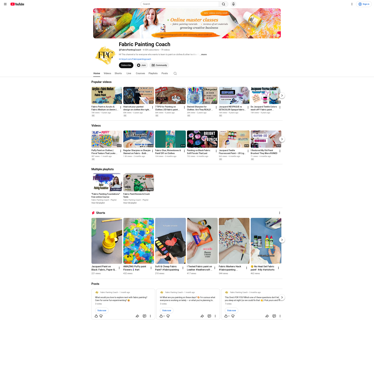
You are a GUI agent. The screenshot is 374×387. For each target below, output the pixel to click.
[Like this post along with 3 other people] (226, 316)
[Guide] (5, 4)
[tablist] (187, 73)
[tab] (96, 73)
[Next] (282, 95)
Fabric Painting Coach (100, 200)
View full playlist (98, 203)
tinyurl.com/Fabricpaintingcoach (136, 59)
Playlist (114, 200)
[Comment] (144, 316)
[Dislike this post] (101, 316)
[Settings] (352, 4)
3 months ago (255, 292)
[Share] (137, 316)
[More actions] (121, 107)
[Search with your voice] (233, 4)
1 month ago (125, 292)
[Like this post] (96, 316)
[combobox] (180, 4)
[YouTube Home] (17, 4)
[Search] (223, 4)
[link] (123, 305)
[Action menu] (150, 316)
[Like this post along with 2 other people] (161, 316)
